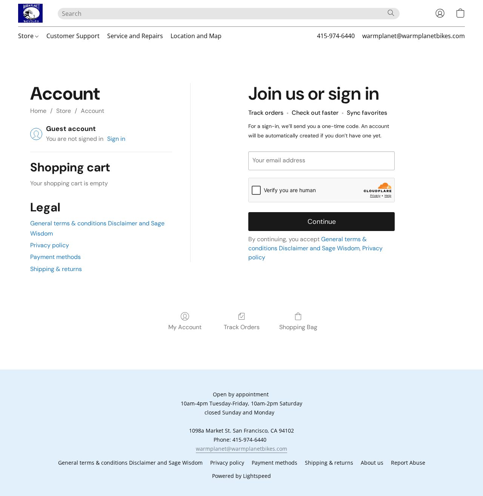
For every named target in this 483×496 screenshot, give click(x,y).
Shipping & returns (56, 269)
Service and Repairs (135, 36)
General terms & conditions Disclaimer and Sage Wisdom (130, 462)
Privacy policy (49, 245)
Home (38, 111)
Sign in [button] (116, 139)
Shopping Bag (298, 327)
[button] (30, 13)
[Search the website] (391, 13)
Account (92, 111)
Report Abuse (408, 462)
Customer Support (73, 36)
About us (372, 462)
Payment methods (55, 257)
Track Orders (242, 327)
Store (26, 36)
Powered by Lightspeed (241, 475)
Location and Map (196, 36)
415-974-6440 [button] (336, 36)
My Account (185, 327)
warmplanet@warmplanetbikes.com (241, 448)
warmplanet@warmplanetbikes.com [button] (413, 36)
